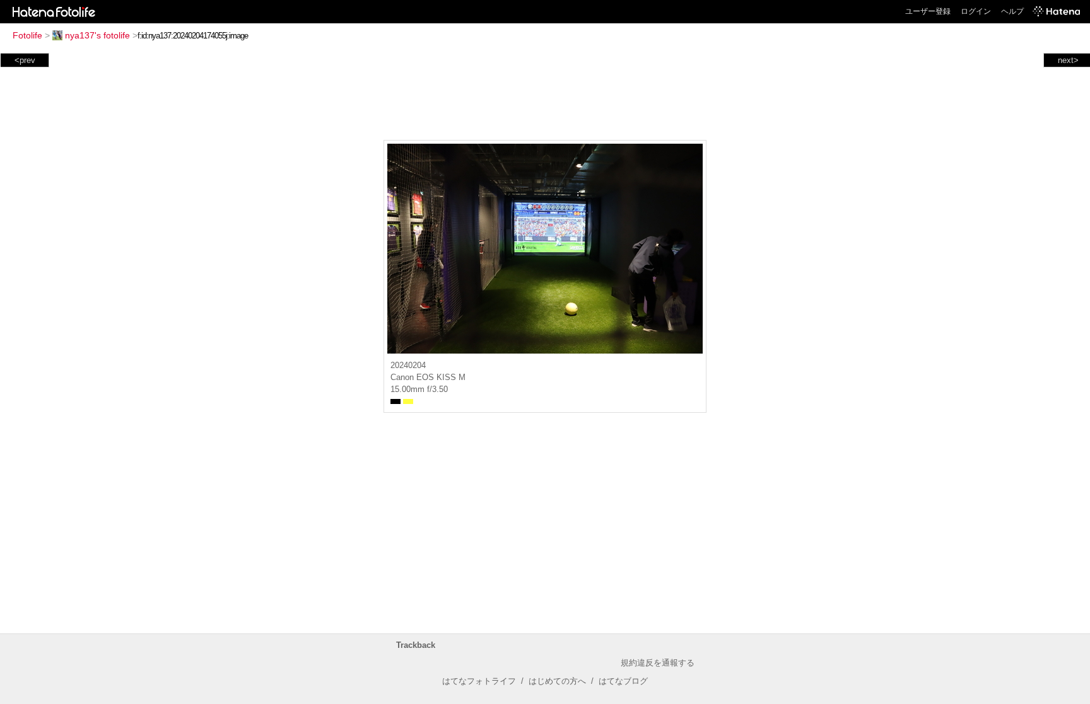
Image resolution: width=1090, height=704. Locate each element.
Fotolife (27, 35)
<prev (25, 60)
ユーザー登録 (928, 11)
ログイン (976, 11)
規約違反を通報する (657, 662)
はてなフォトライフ (479, 681)
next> (1068, 60)
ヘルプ (1012, 11)
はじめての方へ (557, 681)
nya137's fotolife (97, 35)
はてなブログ (623, 681)
